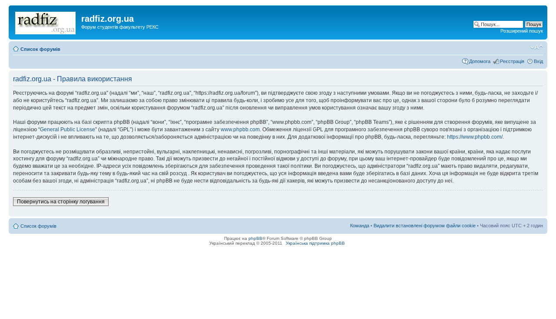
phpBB (255, 238)
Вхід (538, 61)
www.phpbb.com (240, 129)
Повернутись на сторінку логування (61, 202)
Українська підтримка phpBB (315, 243)
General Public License (67, 129)
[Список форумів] (46, 21)
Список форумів (40, 49)
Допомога (479, 61)
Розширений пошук (521, 30)
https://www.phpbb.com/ (475, 137)
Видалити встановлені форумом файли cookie (425, 225)
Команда (359, 225)
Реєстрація (512, 61)
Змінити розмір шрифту (536, 47)
